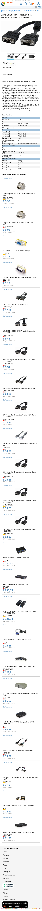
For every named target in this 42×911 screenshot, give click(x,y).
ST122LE (6, 642)
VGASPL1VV (7, 808)
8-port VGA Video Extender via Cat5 (15, 584)
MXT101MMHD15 (8, 335)
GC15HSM (6, 280)
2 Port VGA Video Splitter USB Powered (17, 640)
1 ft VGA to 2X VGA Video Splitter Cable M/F (18, 806)
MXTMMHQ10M (8, 476)
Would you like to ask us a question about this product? (19, 81)
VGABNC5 (6, 753)
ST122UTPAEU (8, 669)
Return (5, 865)
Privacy (5, 893)
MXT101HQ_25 (7, 307)
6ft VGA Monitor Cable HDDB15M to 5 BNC (18, 750)
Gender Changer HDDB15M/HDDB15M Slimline (20, 277)
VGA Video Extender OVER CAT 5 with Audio (19, 666)
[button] (38, 22)
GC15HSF (6, 253)
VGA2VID (6, 726)
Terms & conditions (9, 900)
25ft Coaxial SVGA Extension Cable (15, 304)
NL (36, 7)
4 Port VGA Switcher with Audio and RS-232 (18, 832)
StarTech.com (13, 12)
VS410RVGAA (7, 835)
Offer (4, 868)
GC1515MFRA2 (8, 226)
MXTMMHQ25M (8, 533)
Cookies (5, 896)
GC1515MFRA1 (8, 198)
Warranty (6, 862)
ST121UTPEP (7, 615)
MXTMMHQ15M (8, 505)
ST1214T (6, 560)
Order (4, 852)
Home (3, 10)
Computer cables (28, 10)
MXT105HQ (6, 448)
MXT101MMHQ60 (8, 419)
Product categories (9, 875)
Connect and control (14, 10)
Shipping (5, 858)
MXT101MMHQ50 (8, 391)
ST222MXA (6, 697)
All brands (6, 878)
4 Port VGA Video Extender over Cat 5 (16, 558)
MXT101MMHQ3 (8, 364)
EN (39, 7)
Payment (6, 855)
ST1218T (6, 587)
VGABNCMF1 (7, 781)
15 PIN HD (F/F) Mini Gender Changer (16, 251)
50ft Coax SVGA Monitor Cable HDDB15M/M (19, 388)
